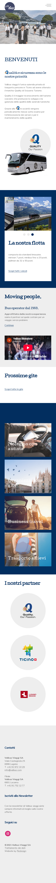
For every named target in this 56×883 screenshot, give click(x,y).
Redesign (21, 851)
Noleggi (17, 444)
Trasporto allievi (27, 558)
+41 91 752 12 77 (16, 785)
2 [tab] (28, 234)
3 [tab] (32, 234)
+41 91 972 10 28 (16, 767)
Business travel (25, 522)
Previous (4, 26)
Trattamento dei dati (15, 848)
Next (52, 26)
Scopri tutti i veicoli (17, 271)
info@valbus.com (13, 770)
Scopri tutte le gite (14, 389)
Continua (9, 325)
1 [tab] (24, 234)
